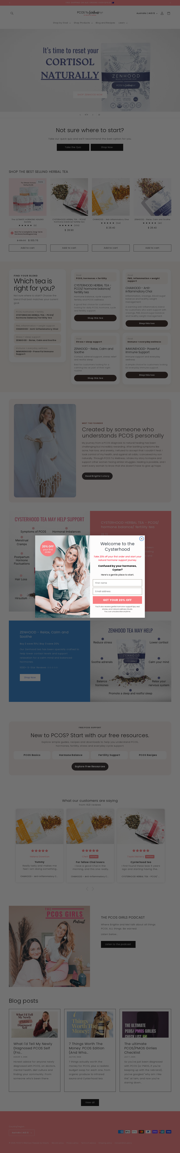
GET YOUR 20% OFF (117, 600)
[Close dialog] (142, 539)
